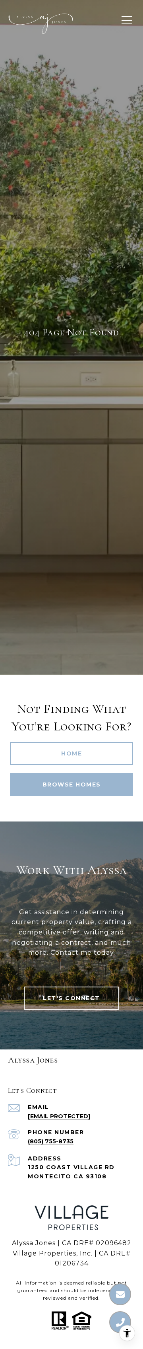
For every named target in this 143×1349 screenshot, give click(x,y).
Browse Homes (72, 784)
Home (71, 753)
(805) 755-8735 (50, 1141)
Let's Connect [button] (71, 998)
